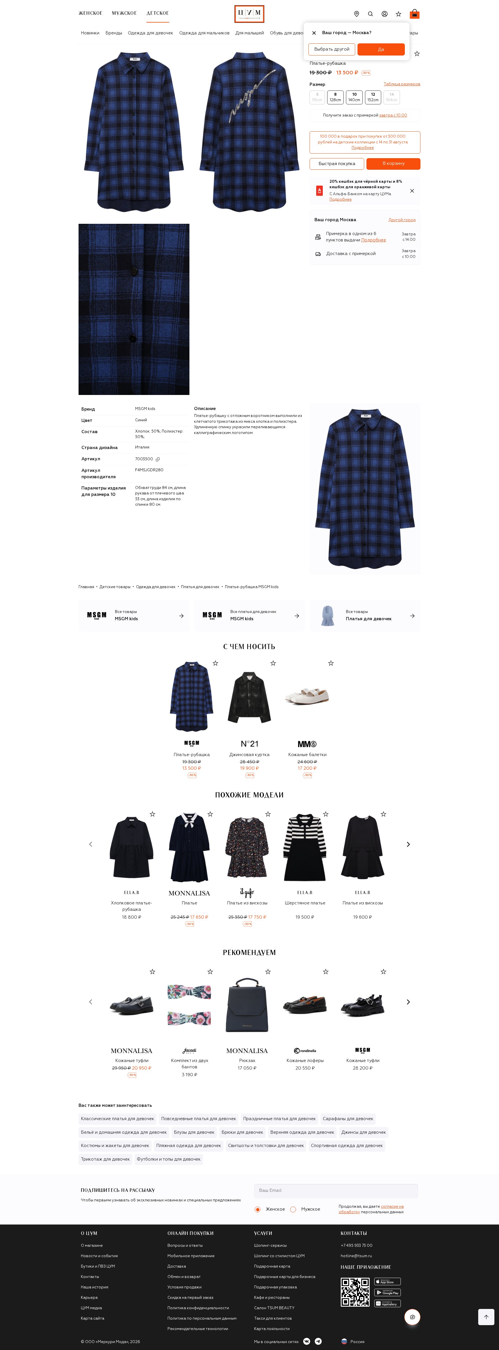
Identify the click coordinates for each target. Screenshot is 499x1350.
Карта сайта (92, 1319)
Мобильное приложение (191, 1256)
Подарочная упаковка (275, 1287)
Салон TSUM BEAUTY (274, 1308)
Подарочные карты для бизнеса (284, 1277)
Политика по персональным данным (202, 1319)
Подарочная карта (272, 1266)
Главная (86, 587)
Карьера (89, 1298)
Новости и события (99, 1256)
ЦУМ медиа (91, 1308)
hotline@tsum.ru (356, 1256)
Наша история (94, 1287)
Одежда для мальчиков (204, 33)
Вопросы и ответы (185, 1246)
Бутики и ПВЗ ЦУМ (98, 1266)
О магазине (92, 1246)
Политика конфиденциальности (198, 1308)
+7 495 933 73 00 (357, 1246)
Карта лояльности (272, 1329)
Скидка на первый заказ (190, 1298)
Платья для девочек (200, 587)
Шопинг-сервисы (270, 1246)
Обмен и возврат (184, 1277)
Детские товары (115, 587)
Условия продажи (184, 1287)
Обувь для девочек (290, 33)
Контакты (90, 1277)
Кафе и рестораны (272, 1298)
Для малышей (249, 33)
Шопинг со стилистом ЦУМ (279, 1256)
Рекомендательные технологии (197, 1329)
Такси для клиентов (273, 1319)
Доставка (176, 1266)
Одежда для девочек (150, 33)
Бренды (113, 33)
